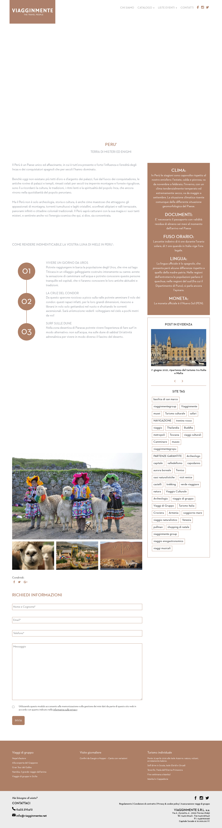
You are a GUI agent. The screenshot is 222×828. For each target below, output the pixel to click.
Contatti (187, 7)
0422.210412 (24, 809)
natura (157, 491)
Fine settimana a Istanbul (158, 774)
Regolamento (125, 804)
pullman (158, 527)
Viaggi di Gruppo (163, 505)
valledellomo (175, 463)
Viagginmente (189, 406)
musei (156, 413)
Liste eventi (166, 7)
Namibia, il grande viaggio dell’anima (29, 772)
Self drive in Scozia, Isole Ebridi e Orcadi (166, 765)
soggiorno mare (192, 513)
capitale (158, 463)
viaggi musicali (162, 548)
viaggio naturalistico (165, 520)
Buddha (188, 428)
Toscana (174, 435)
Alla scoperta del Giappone (25, 763)
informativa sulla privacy (65, 710)
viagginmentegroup (164, 406)
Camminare (160, 442)
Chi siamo (127, 7)
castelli (157, 484)
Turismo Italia (186, 505)
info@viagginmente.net (31, 815)
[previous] (175, 381)
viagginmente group (165, 534)
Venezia (186, 520)
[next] (182, 381)
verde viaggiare (190, 484)
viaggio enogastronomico (168, 541)
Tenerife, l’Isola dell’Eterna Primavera (165, 770)
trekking (171, 484)
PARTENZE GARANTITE (167, 456)
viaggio (157, 428)
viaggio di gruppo (183, 498)
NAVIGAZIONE (162, 420)
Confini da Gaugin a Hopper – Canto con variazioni (103, 758)
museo (176, 442)
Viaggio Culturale (176, 491)
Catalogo (145, 7)
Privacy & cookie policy (168, 804)
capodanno (193, 463)
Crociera (158, 513)
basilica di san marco (165, 399)
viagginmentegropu (164, 449)
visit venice (186, 477)
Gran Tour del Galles (22, 767)
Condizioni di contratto (145, 804)
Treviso (180, 470)
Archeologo (193, 456)
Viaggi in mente (32, 12)
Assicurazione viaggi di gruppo (195, 804)
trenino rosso (184, 420)
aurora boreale (162, 470)
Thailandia (173, 428)
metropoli (159, 435)
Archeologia (160, 498)
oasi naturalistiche (164, 477)
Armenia (173, 513)
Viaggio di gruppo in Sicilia (24, 776)
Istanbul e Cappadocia (157, 779)
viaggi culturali (192, 435)
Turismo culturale (175, 413)
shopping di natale (178, 527)
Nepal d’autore (19, 758)
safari (193, 413)
